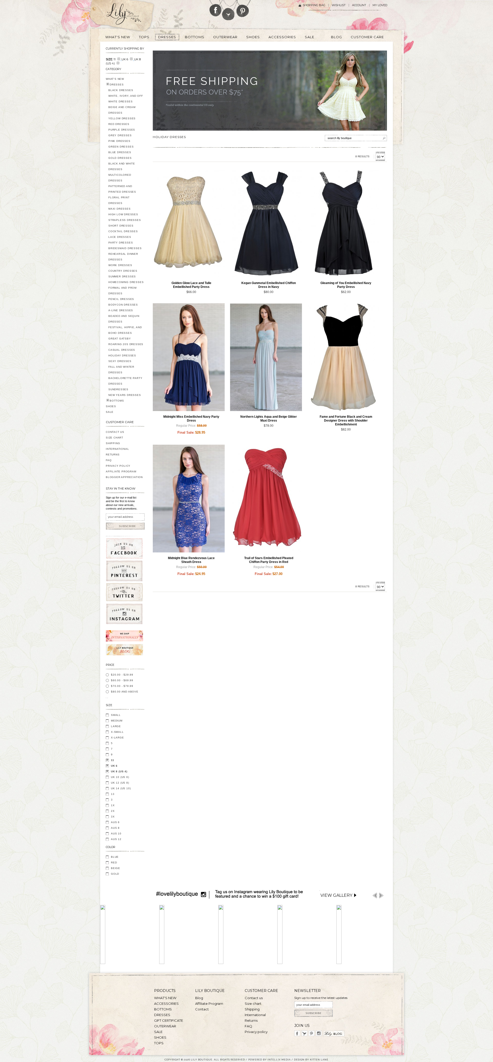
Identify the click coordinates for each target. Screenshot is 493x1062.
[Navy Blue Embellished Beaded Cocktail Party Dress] (343, 223)
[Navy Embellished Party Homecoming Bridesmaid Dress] (266, 223)
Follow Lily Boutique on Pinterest (243, 8)
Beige (115, 868)
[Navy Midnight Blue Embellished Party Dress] (189, 357)
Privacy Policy (118, 465)
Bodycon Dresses (123, 304)
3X (113, 816)
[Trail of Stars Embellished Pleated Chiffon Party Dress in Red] (266, 498)
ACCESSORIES (166, 1003)
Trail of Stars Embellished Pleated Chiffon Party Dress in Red (268, 560)
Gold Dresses (120, 158)
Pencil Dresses (121, 299)
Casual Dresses (121, 349)
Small (116, 715)
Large (116, 726)
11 (112, 760)
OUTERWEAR (165, 1026)
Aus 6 (115, 822)
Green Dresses (121, 146)
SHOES (111, 406)
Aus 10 (116, 833)
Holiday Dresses (122, 355)
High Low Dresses (123, 214)
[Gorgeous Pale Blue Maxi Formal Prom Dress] (266, 357)
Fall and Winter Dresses (121, 369)
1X (113, 805)
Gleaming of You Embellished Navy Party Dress (345, 285)
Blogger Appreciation (124, 477)
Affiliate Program (121, 471)
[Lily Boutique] (130, 15)
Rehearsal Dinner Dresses (123, 256)
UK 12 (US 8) (120, 782)
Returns (113, 454)
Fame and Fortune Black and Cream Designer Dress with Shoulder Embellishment (346, 420)
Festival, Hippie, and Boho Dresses (125, 330)
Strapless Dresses (124, 220)
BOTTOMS (117, 400)
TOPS (159, 1043)
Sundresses (118, 389)
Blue (115, 856)
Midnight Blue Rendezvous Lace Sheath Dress (191, 560)
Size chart (253, 1003)
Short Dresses (120, 225)
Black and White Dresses (121, 166)
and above (124, 691)
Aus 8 (115, 827)
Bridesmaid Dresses (124, 248)
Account (359, 5)
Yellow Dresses (122, 118)
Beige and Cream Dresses (122, 110)
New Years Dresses (124, 395)
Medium (116, 720)
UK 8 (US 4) (119, 771)
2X (113, 811)
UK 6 (114, 765)
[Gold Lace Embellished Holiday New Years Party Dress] (189, 223)
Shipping (113, 443)
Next (381, 896)
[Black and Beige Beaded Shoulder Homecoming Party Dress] (343, 357)
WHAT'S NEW (115, 78)
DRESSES (117, 84)
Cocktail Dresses (123, 231)
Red (114, 862)
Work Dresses (120, 265)
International (117, 448)
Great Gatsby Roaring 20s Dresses (125, 341)
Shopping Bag (314, 5)
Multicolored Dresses (119, 177)
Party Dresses (120, 242)
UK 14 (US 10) (121, 788)
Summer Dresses (122, 276)
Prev (375, 896)
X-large (117, 737)
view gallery (336, 895)
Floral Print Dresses (119, 200)
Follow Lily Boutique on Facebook (215, 8)
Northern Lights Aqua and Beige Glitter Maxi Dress (268, 418)
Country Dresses (122, 270)
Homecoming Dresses (126, 282)
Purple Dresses (121, 129)
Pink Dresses (119, 141)
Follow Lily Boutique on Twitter (228, 10)
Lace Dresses (119, 237)
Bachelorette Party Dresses (125, 381)
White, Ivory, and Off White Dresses (125, 98)
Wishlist (339, 5)
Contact (202, 1009)
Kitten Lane (319, 1059)
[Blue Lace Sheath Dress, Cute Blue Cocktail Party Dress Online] (189, 498)
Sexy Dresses (119, 361)
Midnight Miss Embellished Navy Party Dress (191, 418)
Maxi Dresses (119, 208)
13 (113, 794)
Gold (115, 873)
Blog (199, 998)
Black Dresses (120, 90)
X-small (117, 731)
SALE (109, 412)
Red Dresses (118, 124)
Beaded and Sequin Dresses (123, 319)
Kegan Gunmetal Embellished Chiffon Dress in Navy (268, 285)
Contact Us (115, 432)
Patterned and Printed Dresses (122, 189)
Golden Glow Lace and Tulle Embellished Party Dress (191, 285)
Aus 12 (116, 839)
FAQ (108, 460)
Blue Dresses (119, 152)
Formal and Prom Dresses (122, 290)
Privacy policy (256, 1032)
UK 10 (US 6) (120, 777)
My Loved (380, 5)
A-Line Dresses (120, 310)
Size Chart (114, 437)
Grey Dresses (120, 135)
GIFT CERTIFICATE (168, 1020)
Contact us (254, 998)
